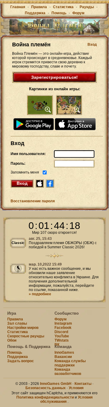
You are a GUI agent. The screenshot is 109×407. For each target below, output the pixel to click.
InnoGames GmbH (55, 384)
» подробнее (40, 294)
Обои (11, 340)
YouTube (61, 336)
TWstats (61, 340)
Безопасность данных (45, 388)
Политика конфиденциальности (45, 397)
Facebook (62, 328)
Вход (92, 44)
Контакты (82, 384)
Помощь (58, 13)
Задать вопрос (20, 361)
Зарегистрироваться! (54, 77)
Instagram (63, 323)
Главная (17, 7)
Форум (78, 13)
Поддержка (35, 13)
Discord (61, 332)
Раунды (87, 7)
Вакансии (63, 357)
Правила (39, 7)
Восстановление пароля (33, 201)
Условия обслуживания (66, 399)
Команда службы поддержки (70, 363)
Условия (76, 388)
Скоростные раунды (25, 336)
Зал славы (17, 323)
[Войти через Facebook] (50, 183)
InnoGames (64, 352)
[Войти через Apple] (39, 183)
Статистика (63, 7)
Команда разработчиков (67, 371)
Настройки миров (22, 328)
